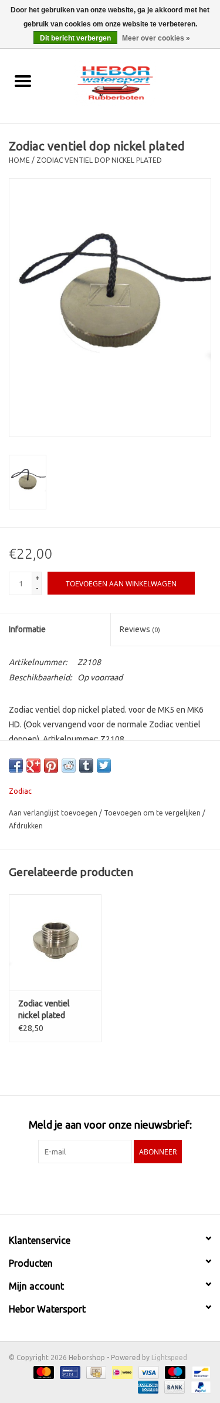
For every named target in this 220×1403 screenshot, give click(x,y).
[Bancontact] (199, 1372)
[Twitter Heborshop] (99, 1187)
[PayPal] (199, 1387)
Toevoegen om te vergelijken (153, 813)
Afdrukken (26, 826)
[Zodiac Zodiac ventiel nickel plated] (55, 942)
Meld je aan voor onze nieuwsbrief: (110, 1124)
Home (19, 160)
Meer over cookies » (156, 38)
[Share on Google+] (33, 765)
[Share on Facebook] (16, 765)
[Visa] (147, 1372)
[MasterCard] (42, 1372)
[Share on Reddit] (69, 765)
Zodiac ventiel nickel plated (44, 1009)
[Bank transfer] (173, 1387)
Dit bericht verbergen (75, 38)
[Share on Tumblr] (86, 765)
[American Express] (147, 1387)
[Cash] (95, 1372)
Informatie (27, 629)
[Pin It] (51, 765)
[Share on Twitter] (104, 765)
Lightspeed (169, 1357)
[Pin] (69, 1372)
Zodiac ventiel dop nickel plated (99, 160)
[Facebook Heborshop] (79, 1187)
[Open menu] (23, 80)
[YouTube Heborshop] (120, 1187)
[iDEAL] (121, 1372)
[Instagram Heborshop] (140, 1187)
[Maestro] (174, 1372)
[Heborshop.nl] (132, 81)
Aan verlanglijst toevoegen (54, 813)
